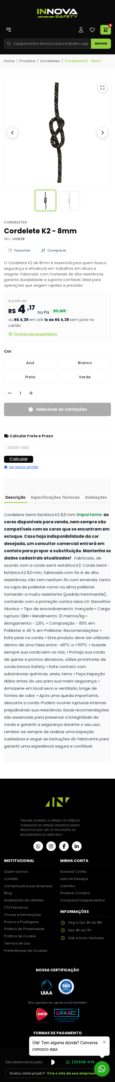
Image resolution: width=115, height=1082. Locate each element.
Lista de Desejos (74, 878)
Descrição (15, 497)
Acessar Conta (73, 871)
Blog (8, 893)
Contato (11, 878)
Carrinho (67, 886)
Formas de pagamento (35, 334)
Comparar (57, 250)
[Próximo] (102, 132)
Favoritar (22, 250)
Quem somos (16, 871)
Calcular (18, 459)
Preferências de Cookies (25, 950)
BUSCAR (101, 44)
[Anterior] (12, 132)
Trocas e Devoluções (22, 914)
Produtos (27, 61)
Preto (30, 377)
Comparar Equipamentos (82, 900)
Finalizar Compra (75, 893)
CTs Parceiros (16, 907)
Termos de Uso (17, 943)
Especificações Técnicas (55, 497)
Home (9, 61)
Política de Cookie (20, 936)
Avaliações (96, 497)
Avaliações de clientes (24, 900)
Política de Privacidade (24, 928)
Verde (85, 377)
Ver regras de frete (23, 467)
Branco (85, 362)
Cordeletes (50, 61)
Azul (30, 362)
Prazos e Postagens (21, 921)
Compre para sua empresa (28, 886)
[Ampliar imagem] (102, 88)
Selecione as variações (61, 409)
